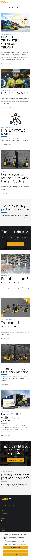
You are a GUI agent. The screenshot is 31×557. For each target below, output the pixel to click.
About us (3, 520)
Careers (3, 530)
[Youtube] (9, 505)
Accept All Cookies (15, 554)
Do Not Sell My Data (15, 547)
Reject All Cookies (15, 551)
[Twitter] (2, 505)
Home (2, 7)
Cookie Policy (23, 544)
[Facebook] (6, 505)
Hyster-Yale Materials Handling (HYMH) (9, 523)
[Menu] (29, 2)
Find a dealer (4, 513)
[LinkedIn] (13, 505)
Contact (6, 7)
